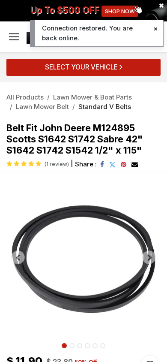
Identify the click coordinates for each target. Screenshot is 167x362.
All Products (25, 97)
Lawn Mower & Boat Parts (92, 97)
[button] (18, 257)
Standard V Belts (104, 107)
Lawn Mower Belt (42, 107)
